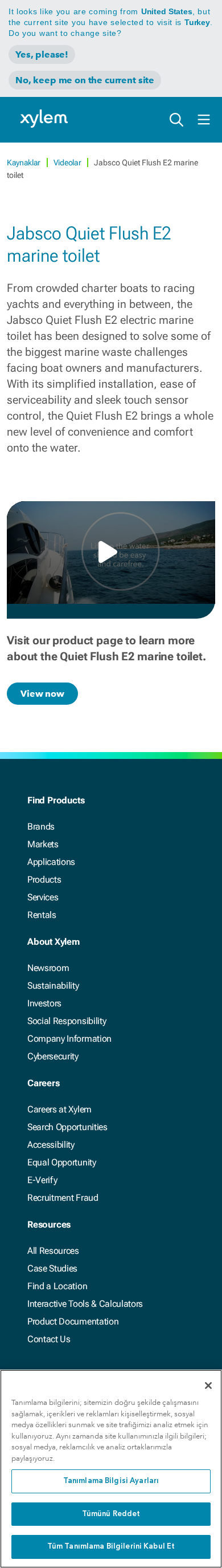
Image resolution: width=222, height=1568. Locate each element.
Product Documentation (72, 1321)
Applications (51, 861)
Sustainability (53, 985)
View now (42, 693)
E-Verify (42, 1180)
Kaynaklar (24, 162)
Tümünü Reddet (111, 1514)
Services (42, 897)
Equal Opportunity (61, 1162)
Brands (41, 826)
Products (44, 879)
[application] (111, 552)
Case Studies (52, 1268)
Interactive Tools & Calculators (85, 1303)
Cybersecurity (53, 1056)
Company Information (69, 1038)
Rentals (41, 914)
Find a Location (57, 1286)
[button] (111, 551)
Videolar (68, 162)
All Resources (53, 1250)
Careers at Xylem (59, 1109)
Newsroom (48, 967)
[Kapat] (208, 1385)
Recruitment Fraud (62, 1197)
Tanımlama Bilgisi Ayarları (111, 1481)
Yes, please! (41, 54)
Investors (44, 1003)
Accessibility (51, 1144)
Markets (43, 844)
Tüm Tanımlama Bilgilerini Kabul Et (111, 1546)
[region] (111, 1469)
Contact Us (49, 1339)
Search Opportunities (67, 1127)
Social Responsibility (66, 1020)
